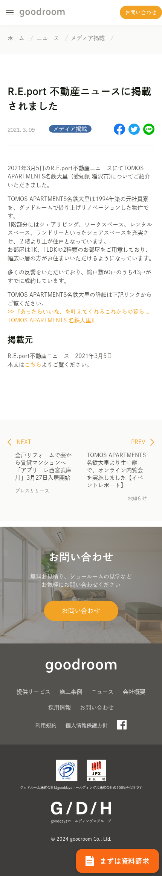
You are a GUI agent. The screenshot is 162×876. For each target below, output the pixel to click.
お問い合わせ (141, 12)
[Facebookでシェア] (119, 133)
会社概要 (134, 692)
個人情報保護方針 (87, 725)
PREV (139, 442)
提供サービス (33, 692)
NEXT (23, 442)
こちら (32, 364)
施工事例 (71, 692)
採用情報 (59, 707)
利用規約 (46, 725)
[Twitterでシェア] (134, 133)
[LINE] (148, 133)
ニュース (102, 692)
